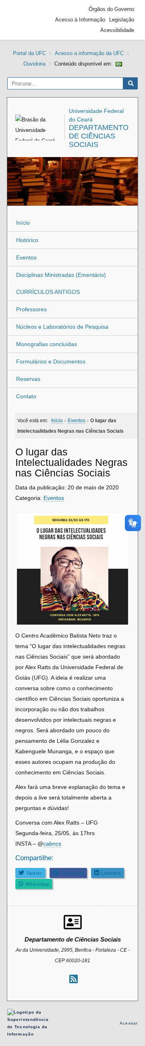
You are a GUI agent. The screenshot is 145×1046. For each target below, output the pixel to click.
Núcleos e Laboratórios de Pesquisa (62, 326)
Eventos (26, 257)
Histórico (27, 240)
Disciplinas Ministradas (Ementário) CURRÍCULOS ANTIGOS (61, 283)
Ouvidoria (34, 64)
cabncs (52, 843)
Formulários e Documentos (50, 361)
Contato (26, 396)
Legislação (121, 20)
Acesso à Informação (80, 20)
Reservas (28, 379)
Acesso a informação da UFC (89, 53)
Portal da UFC (29, 53)
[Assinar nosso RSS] (73, 979)
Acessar (129, 1023)
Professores (31, 309)
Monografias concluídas (46, 344)
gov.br (25, 20)
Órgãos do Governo (111, 9)
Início (23, 222)
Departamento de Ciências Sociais (98, 136)
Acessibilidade (117, 30)
